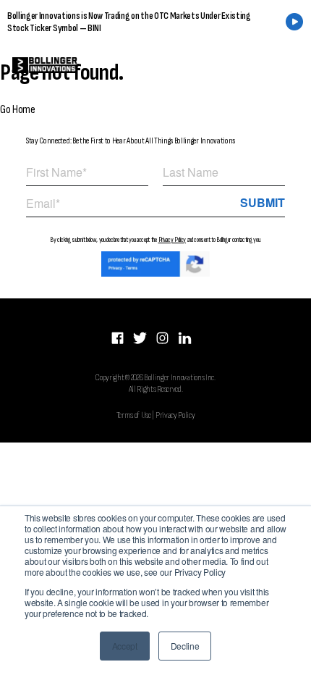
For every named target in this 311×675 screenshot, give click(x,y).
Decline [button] (185, 646)
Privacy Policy (172, 239)
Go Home (17, 110)
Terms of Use (133, 415)
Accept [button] (124, 646)
